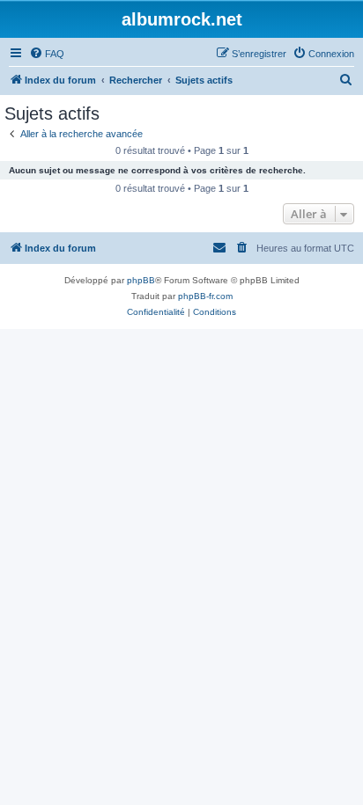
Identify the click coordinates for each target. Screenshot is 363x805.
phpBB (141, 280)
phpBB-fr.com (205, 296)
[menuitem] (46, 53)
